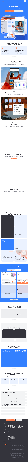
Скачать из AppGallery (5, 381)
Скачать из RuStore (4, 382)
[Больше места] (15, 280)
